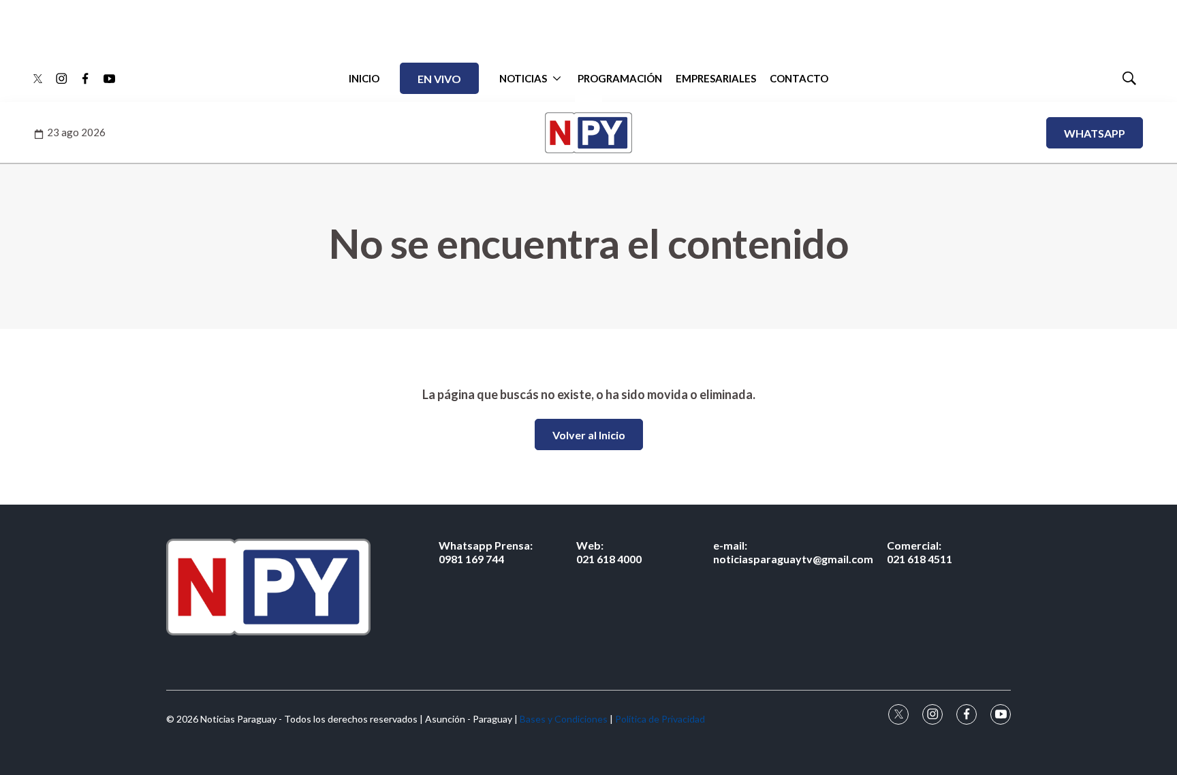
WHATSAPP (1094, 133)
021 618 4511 (919, 552)
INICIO (364, 78)
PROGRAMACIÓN (620, 78)
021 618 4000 (609, 552)
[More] (557, 78)
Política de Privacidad (660, 719)
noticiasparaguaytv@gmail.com (793, 552)
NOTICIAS (523, 78)
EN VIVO (439, 78)
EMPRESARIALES (716, 78)
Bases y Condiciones (564, 719)
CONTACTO (799, 78)
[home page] (268, 587)
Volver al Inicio (588, 434)
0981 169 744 (486, 552)
